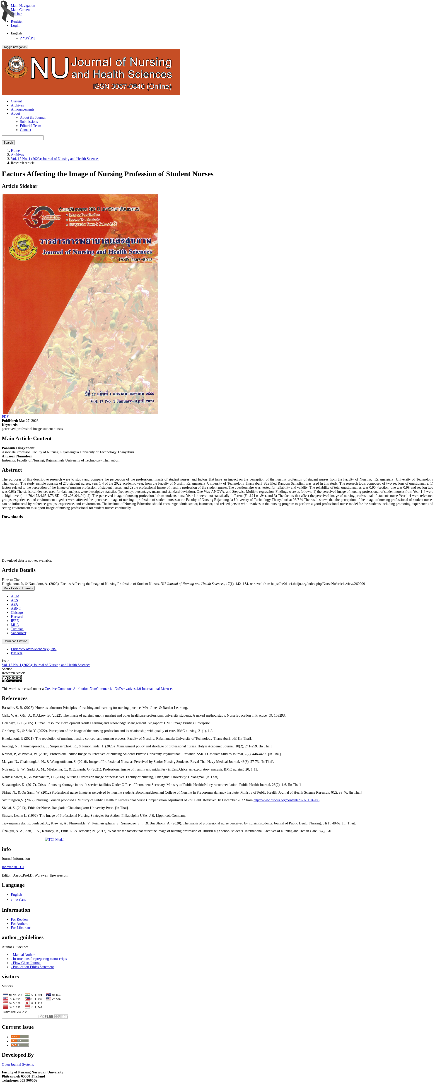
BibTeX (16, 653)
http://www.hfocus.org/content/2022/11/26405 (286, 800)
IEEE (15, 621)
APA (14, 604)
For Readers (19, 919)
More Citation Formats (18, 588)
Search (8, 142)
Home (15, 150)
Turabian (17, 629)
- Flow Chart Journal (26, 963)
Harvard (17, 616)
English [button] (16, 33)
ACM (15, 596)
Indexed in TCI (13, 867)
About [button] (15, 113)
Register (17, 21)
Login (15, 25)
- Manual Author (23, 955)
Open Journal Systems (18, 1064)
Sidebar (16, 14)
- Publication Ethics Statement (32, 967)
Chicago (17, 612)
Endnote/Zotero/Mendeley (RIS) (34, 649)
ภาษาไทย (27, 38)
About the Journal (33, 117)
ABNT (16, 608)
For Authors (19, 923)
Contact (25, 130)
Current (16, 101)
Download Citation (15, 641)
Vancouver (18, 633)
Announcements (22, 109)
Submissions (29, 121)
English (16, 894)
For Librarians (21, 928)
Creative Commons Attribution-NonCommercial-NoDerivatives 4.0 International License (108, 689)
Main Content (21, 10)
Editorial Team (30, 126)
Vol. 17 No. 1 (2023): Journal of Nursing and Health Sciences (55, 159)
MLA (15, 625)
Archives (17, 105)
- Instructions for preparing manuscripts (39, 959)
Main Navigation (23, 5)
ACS (14, 600)
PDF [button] (5, 416)
